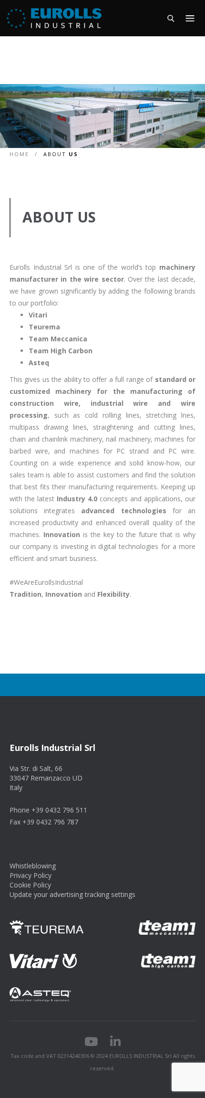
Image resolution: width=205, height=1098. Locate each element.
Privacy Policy (30, 875)
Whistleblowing (33, 865)
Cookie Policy (30, 884)
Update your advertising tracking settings (72, 894)
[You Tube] (91, 1043)
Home (20, 154)
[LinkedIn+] (115, 1043)
